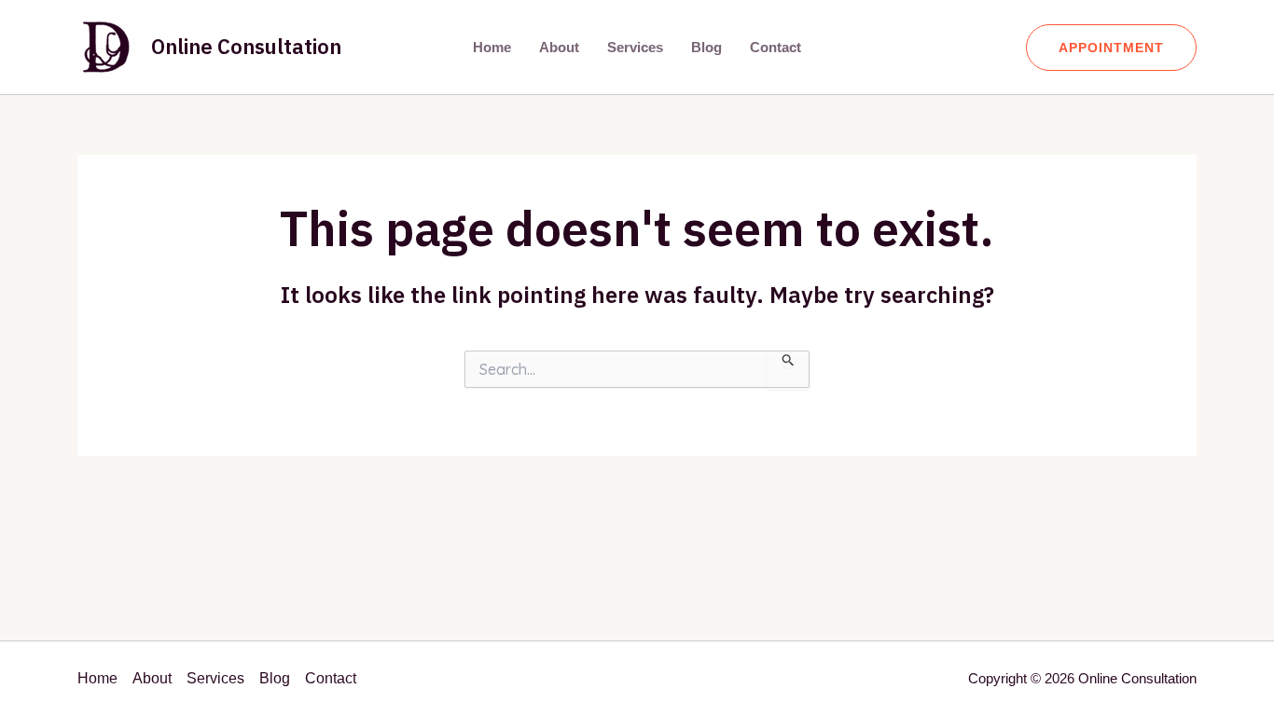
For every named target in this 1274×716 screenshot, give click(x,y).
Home (492, 47)
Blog (706, 47)
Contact (775, 47)
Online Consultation (246, 46)
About (559, 47)
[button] (1111, 47)
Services (635, 47)
